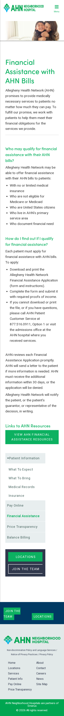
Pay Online (15, 505)
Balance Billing (18, 537)
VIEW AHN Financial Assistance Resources (32, 437)
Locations (43, 616)
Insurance (16, 495)
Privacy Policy (46, 654)
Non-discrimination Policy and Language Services (31, 650)
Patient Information (24, 458)
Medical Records (22, 487)
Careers (41, 673)
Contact (41, 668)
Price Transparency (22, 527)
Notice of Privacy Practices (24, 654)
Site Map (41, 684)
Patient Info (15, 679)
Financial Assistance (23, 516)
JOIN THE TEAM (25, 569)
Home (11, 662)
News (40, 679)
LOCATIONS (26, 557)
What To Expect (21, 469)
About (40, 662)
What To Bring (19, 478)
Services (13, 673)
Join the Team (12, 613)
